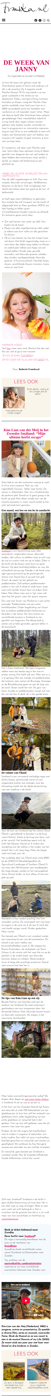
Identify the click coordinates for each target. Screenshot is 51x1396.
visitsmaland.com (10, 1219)
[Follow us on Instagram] (41, 20)
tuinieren (27, 355)
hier (9, 348)
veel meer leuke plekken (37, 1099)
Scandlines (11, 1246)
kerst (40, 359)
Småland (6, 551)
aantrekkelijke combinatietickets (23, 1263)
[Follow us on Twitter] (45, 20)
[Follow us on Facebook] (36, 20)
